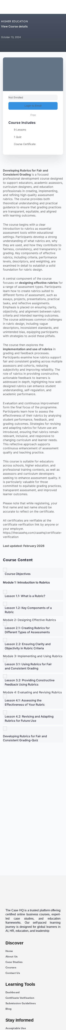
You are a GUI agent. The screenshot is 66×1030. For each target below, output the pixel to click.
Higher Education (14, 21)
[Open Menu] (7, 6)
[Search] (58, 7)
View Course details (14, 26)
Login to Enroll (33, 105)
